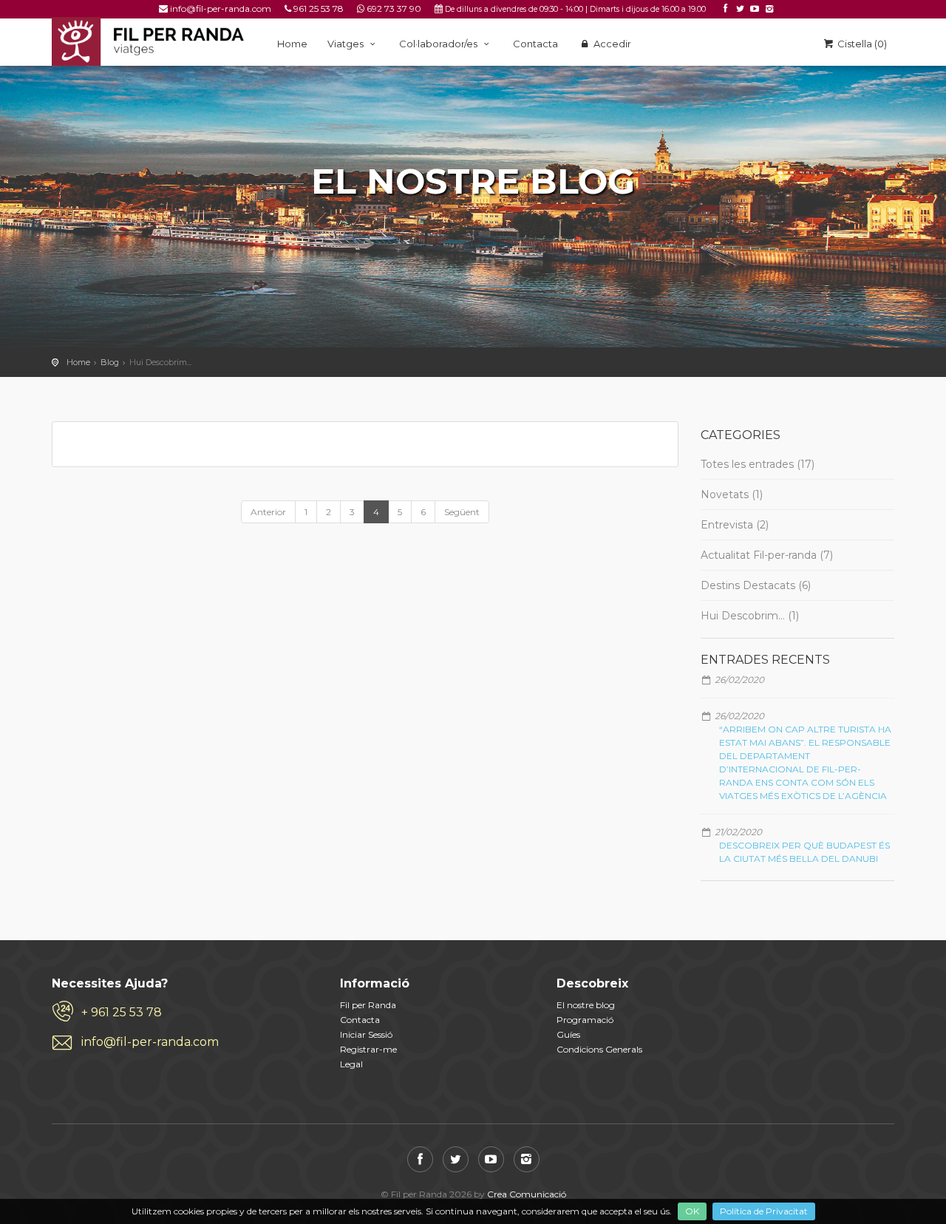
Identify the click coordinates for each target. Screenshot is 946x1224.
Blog (110, 362)
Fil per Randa (368, 1004)
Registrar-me (368, 1049)
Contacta (535, 44)
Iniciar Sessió (366, 1034)
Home (292, 44)
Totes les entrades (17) (757, 464)
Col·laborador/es (439, 44)
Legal (351, 1064)
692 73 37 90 (394, 8)
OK (692, 1211)
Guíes (568, 1034)
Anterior (268, 511)
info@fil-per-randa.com (220, 8)
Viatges (346, 44)
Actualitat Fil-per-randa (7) (767, 555)
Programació (585, 1019)
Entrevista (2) (735, 524)
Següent (462, 511)
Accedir (611, 44)
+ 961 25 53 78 (121, 1012)
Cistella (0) (861, 44)
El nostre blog (586, 1004)
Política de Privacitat (764, 1211)
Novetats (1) (732, 494)
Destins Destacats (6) (756, 585)
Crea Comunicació (526, 1194)
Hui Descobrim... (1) (750, 615)
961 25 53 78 (318, 8)
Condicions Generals (599, 1049)
